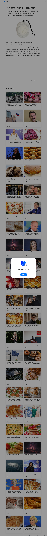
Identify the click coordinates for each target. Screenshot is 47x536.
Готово (23, 274)
